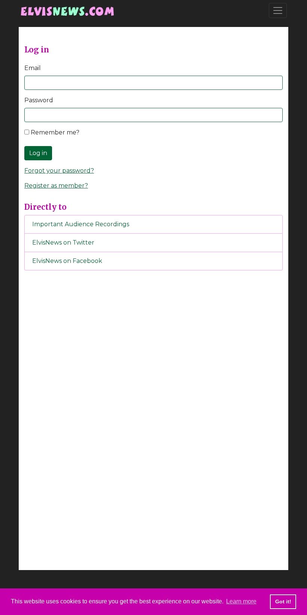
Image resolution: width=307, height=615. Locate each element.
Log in (38, 153)
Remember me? (54, 132)
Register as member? (56, 185)
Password (38, 100)
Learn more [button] (241, 601)
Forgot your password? (59, 170)
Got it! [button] (283, 602)
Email (32, 68)
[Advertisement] (153, 400)
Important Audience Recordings (80, 224)
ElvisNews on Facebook (67, 260)
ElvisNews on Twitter (63, 242)
